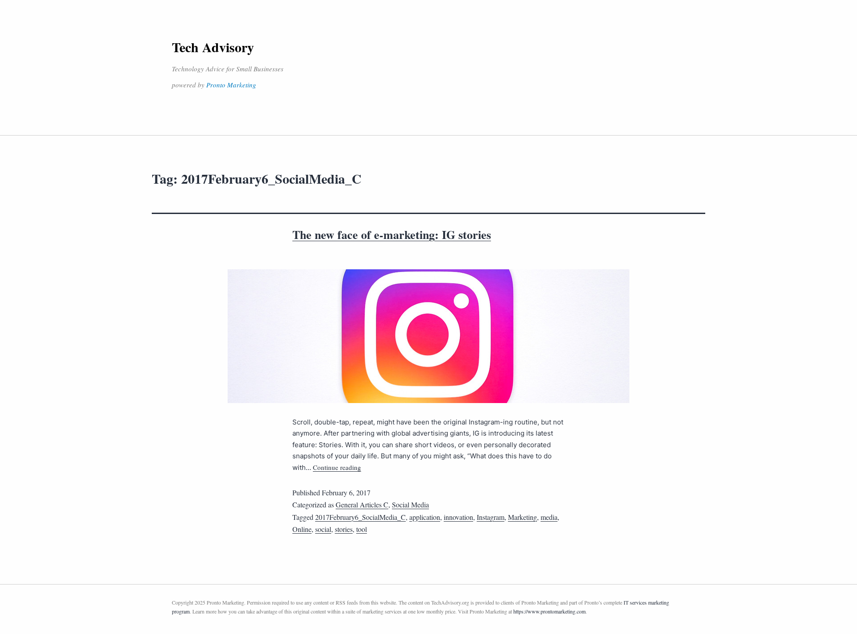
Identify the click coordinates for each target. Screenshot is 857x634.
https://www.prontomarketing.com (549, 611)
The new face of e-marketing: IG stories (391, 234)
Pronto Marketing (231, 84)
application (424, 517)
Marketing (522, 517)
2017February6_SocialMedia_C (360, 517)
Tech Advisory (213, 47)
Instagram (490, 517)
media (549, 517)
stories (344, 529)
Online (302, 529)
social (323, 529)
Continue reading (337, 467)
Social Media (410, 504)
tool (361, 529)
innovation (458, 517)
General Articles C (362, 504)
